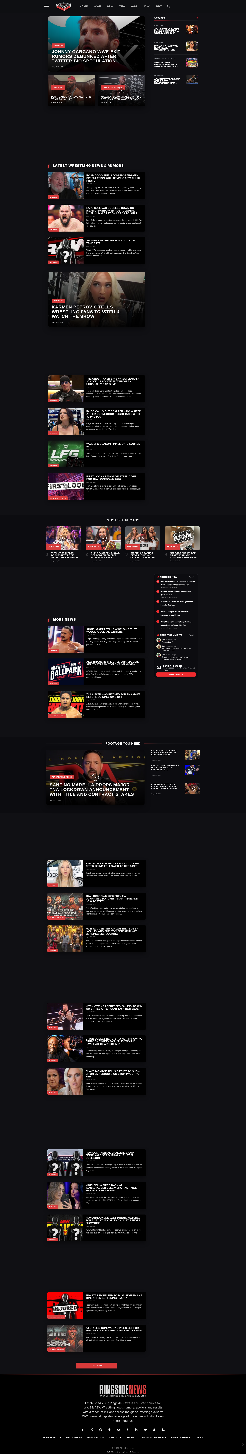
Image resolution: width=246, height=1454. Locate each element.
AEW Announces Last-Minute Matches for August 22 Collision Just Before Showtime (113, 1221)
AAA (134, 6)
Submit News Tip (176, 674)
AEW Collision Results (164, 58)
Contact (131, 1437)
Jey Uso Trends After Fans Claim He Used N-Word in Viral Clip (166, 31)
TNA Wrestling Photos (58, 498)
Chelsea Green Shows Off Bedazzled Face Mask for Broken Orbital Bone (105, 555)
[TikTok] (154, 1429)
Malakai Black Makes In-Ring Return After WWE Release (121, 98)
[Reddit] (145, 1429)
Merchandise (95, 1437)
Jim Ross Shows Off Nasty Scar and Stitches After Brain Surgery (183, 555)
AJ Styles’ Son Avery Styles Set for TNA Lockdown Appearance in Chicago (114, 1329)
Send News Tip (52, 1437)
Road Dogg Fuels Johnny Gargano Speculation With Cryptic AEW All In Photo (113, 178)
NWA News (52, 885)
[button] (168, 6)
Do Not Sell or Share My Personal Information (123, 1452)
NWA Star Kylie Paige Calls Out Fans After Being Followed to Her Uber (113, 865)
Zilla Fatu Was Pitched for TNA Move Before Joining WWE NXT (113, 695)
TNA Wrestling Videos (62, 777)
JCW (146, 6)
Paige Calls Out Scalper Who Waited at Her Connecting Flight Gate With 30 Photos (113, 414)
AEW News (158, 75)
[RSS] (163, 1429)
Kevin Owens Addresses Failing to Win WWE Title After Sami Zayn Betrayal (114, 1007)
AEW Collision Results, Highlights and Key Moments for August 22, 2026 (166, 65)
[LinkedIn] (136, 1429)
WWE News (58, 45)
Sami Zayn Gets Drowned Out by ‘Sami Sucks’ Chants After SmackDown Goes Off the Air (165, 768)
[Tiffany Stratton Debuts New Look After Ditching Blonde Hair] (63, 538)
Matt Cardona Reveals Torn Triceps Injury (71, 98)
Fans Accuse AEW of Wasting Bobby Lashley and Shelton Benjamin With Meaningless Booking (112, 931)
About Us (115, 1437)
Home (84, 6)
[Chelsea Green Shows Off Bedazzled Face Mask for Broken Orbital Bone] (103, 538)
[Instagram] (100, 1429)
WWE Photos (53, 547)
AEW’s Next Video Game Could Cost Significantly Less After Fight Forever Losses (167, 81)
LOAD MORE (97, 1365)
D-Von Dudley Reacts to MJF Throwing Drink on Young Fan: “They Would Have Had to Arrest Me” (114, 1041)
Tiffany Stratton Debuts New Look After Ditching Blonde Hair (66, 555)
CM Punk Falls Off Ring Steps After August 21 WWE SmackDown (164, 753)
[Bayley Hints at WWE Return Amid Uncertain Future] (192, 46)
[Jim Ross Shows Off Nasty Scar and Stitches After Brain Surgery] (182, 538)
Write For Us (74, 1437)
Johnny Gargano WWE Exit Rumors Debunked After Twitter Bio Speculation (86, 56)
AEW (110, 6)
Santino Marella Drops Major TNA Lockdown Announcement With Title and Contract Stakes (92, 789)
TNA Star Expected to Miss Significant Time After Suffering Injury (114, 1297)
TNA (122, 6)
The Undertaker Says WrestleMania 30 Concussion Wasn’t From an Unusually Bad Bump (112, 381)
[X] (91, 1429)
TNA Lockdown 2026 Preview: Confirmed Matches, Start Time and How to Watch (112, 899)
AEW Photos (172, 547)
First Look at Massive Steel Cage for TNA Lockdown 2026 (111, 478)
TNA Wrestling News (57, 716)
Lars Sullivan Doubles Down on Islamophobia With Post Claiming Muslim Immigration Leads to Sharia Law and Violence (113, 211)
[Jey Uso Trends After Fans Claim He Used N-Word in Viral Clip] (192, 29)
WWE (97, 6)
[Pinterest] (109, 1429)
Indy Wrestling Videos (113, 87)
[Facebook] (82, 1429)
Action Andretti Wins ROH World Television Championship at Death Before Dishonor (164, 786)
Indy (159, 6)
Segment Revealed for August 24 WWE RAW (110, 242)
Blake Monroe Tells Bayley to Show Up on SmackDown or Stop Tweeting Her (113, 1074)
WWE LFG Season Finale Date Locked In (113, 445)
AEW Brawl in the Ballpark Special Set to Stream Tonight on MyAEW (112, 663)
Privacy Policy (181, 1437)
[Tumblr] (127, 1429)
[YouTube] (118, 1429)
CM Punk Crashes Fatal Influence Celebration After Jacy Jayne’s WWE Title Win (142, 555)
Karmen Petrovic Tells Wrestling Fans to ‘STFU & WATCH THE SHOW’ (86, 312)
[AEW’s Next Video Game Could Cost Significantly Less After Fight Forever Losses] (192, 79)
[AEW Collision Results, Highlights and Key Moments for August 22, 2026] (192, 63)
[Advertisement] (96, 349)
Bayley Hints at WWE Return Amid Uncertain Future (166, 48)
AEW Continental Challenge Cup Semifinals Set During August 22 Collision (110, 1155)
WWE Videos (159, 25)
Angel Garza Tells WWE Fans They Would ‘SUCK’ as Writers (111, 630)
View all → (192, 577)
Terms (199, 1437)
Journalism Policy (154, 1437)
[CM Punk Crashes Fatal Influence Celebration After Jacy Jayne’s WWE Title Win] (142, 538)
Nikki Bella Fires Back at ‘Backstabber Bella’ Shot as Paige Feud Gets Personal (111, 1188)
